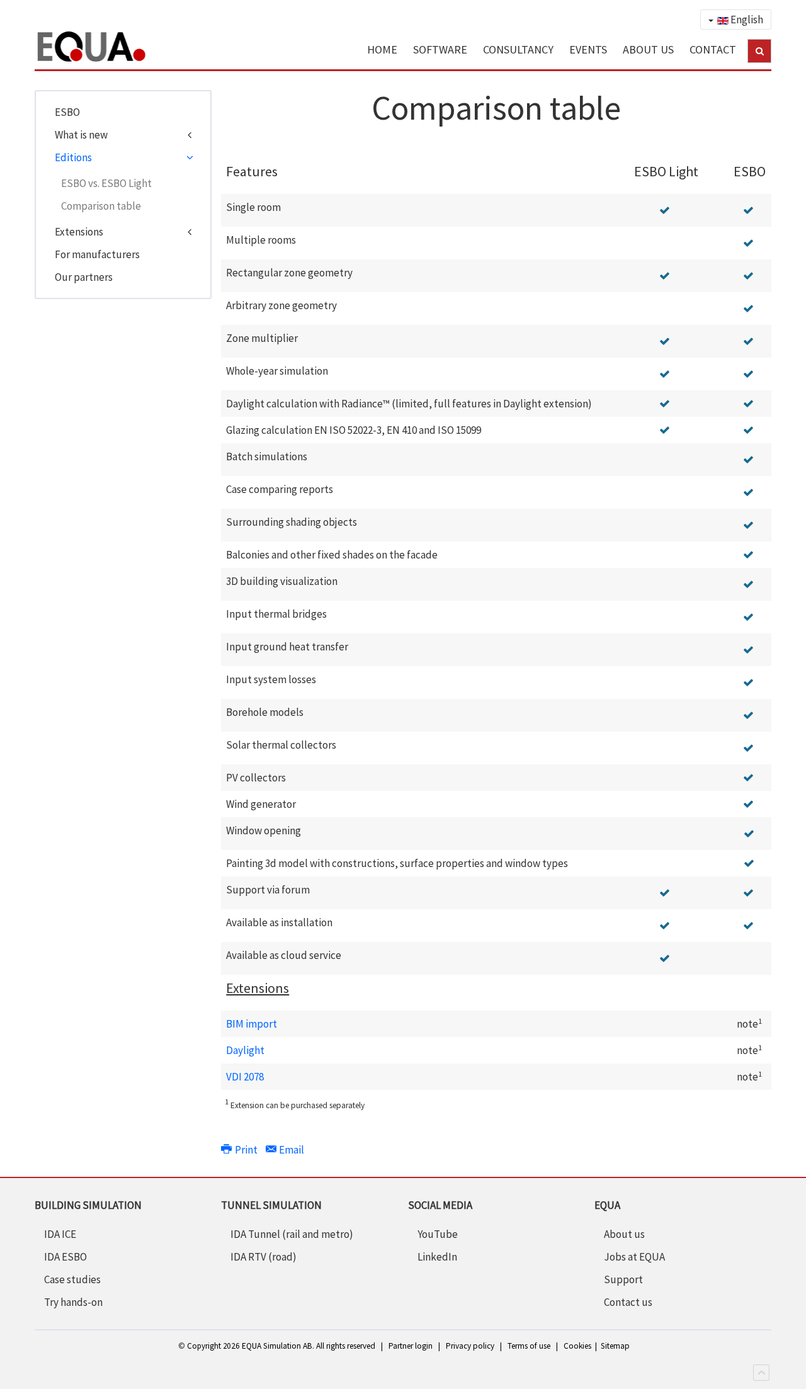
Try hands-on (73, 1302)
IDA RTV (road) (263, 1257)
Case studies (72, 1279)
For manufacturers (97, 254)
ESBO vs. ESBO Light (106, 183)
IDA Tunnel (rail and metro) (291, 1234)
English (746, 19)
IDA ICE (60, 1234)
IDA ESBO (65, 1257)
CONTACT (713, 49)
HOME (382, 49)
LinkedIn (437, 1257)
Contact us (628, 1302)
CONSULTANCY (518, 49)
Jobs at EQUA (634, 1257)
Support (623, 1279)
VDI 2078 (245, 1077)
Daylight (245, 1050)
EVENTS (588, 49)
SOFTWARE (440, 49)
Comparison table (101, 206)
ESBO (67, 112)
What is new (81, 135)
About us (624, 1234)
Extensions (79, 232)
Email (290, 1150)
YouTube (437, 1234)
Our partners (84, 277)
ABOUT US (648, 49)
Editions (73, 157)
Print (246, 1150)
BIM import (251, 1024)
